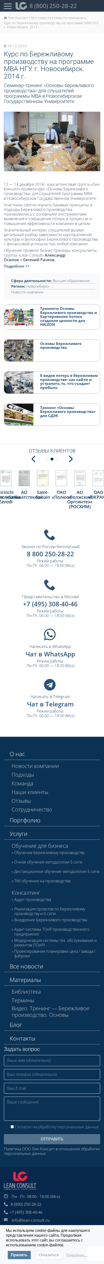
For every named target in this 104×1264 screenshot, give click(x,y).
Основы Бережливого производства (61, 345)
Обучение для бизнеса (40, 845)
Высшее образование (71, 280)
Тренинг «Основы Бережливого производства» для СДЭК (68, 411)
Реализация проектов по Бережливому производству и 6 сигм (49, 911)
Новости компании (27, 292)
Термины (23, 1000)
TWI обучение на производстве (42, 881)
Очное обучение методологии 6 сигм (48, 862)
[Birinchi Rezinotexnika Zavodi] (5, 478)
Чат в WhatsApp (50, 654)
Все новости (26, 966)
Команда (22, 783)
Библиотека (26, 991)
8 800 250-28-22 (50, 554)
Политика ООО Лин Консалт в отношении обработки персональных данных (52, 1151)
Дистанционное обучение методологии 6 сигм (56, 871)
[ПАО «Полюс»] (61, 478)
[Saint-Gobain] (42, 478)
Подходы (23, 774)
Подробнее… (77, 1255)
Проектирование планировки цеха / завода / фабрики (54, 953)
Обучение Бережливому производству (49, 852)
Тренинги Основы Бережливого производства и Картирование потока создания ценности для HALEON (68, 316)
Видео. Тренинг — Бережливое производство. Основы (50, 1011)
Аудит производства (32, 899)
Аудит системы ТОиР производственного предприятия (51, 931)
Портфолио (25, 820)
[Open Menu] (8, 6)
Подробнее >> (17, 266)
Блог (16, 1025)
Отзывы (21, 800)
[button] (71, 458)
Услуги (18, 834)
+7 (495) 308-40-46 (50, 604)
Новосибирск (37, 286)
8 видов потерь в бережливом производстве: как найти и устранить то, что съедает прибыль (69, 381)
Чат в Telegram (50, 704)
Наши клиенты (30, 792)
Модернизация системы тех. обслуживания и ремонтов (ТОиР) (55, 942)
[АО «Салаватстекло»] (24, 478)
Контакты (22, 1038)
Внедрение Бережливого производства (50, 920)
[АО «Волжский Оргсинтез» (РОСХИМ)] (79, 478)
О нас (17, 754)
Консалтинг (26, 892)
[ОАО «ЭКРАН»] (98, 478)
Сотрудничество (32, 809)
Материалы (25, 980)
